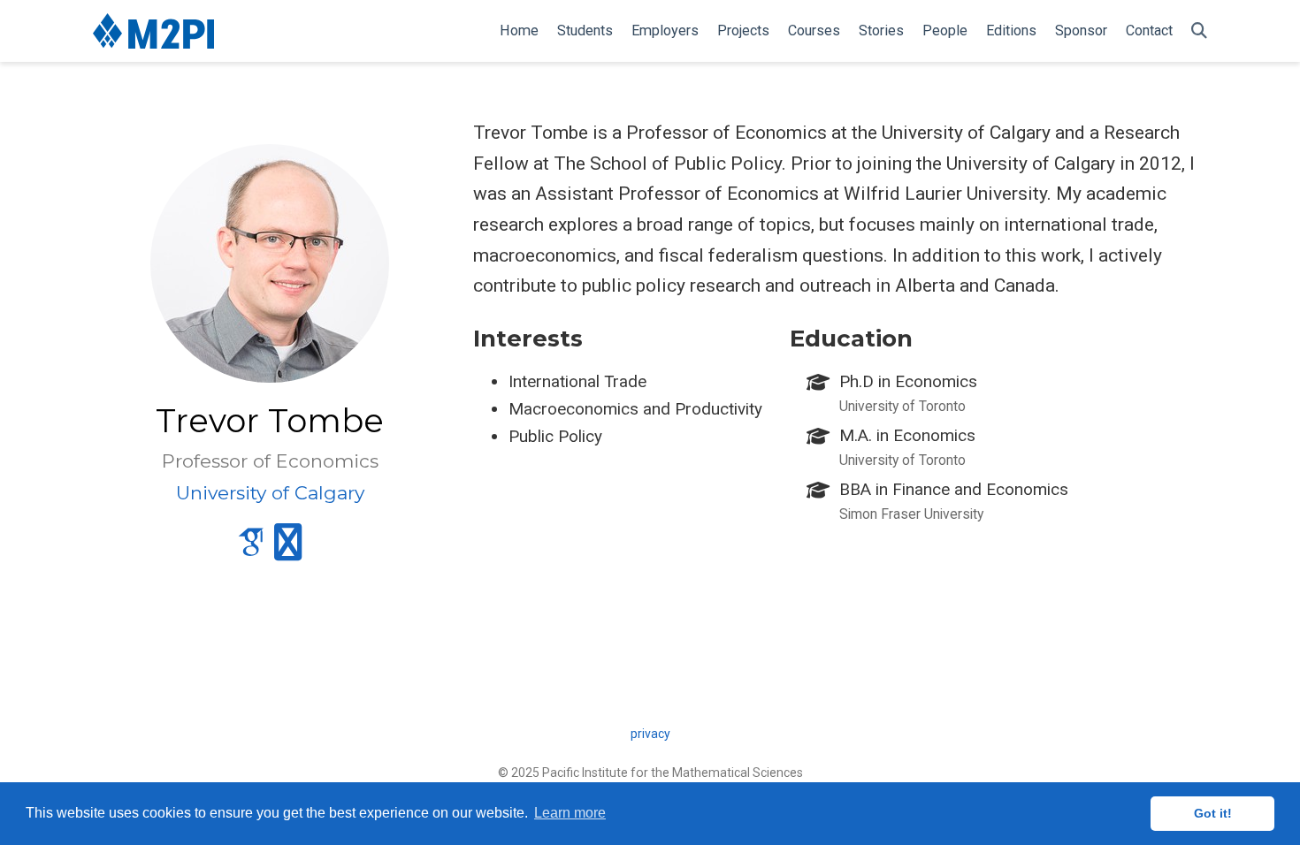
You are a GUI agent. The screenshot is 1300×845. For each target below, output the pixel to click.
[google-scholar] (251, 549)
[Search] (1199, 31)
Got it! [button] (1213, 813)
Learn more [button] (570, 812)
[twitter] (288, 549)
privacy (650, 734)
